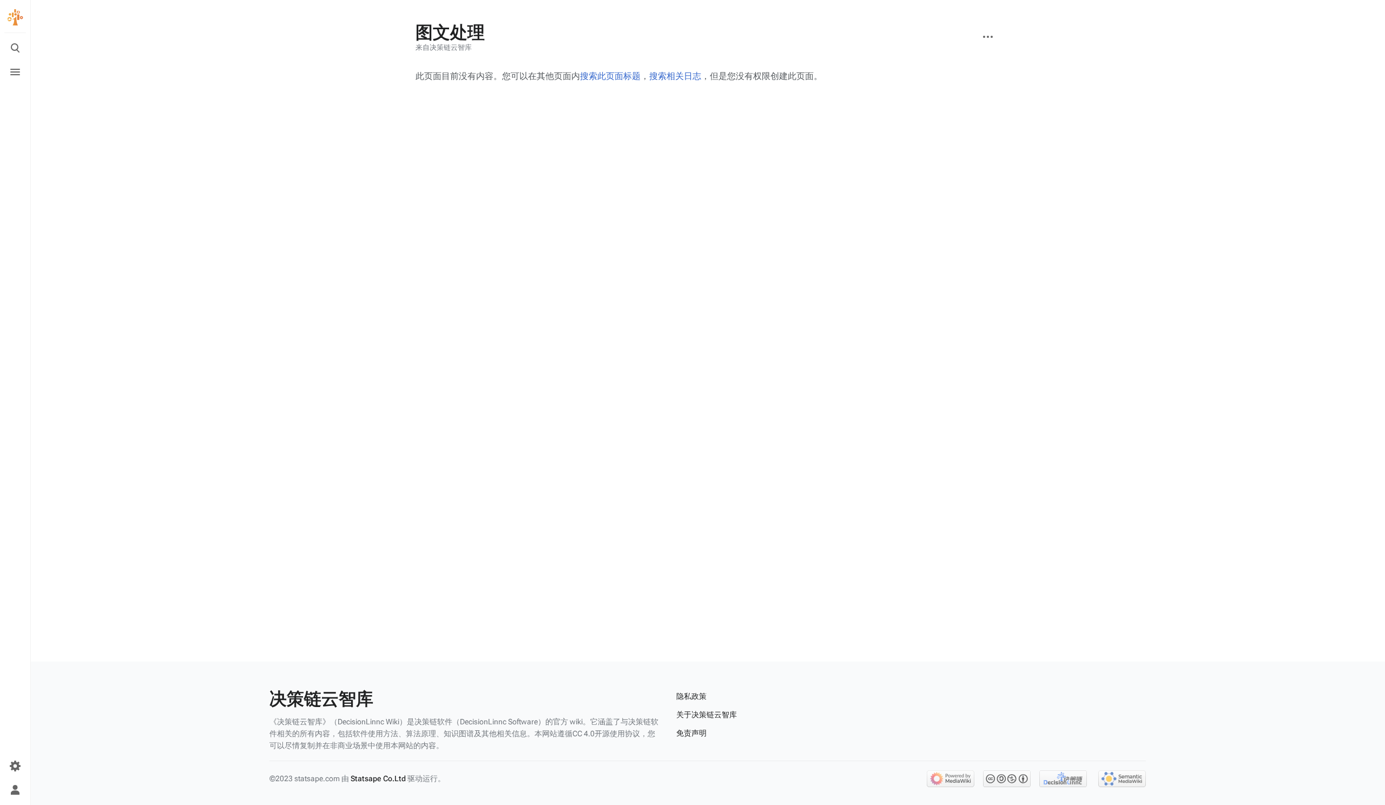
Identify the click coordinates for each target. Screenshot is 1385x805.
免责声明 (691, 733)
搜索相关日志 (675, 76)
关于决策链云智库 (706, 714)
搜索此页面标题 (610, 76)
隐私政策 (691, 696)
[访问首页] (15, 17)
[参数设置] (15, 766)
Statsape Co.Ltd (378, 778)
